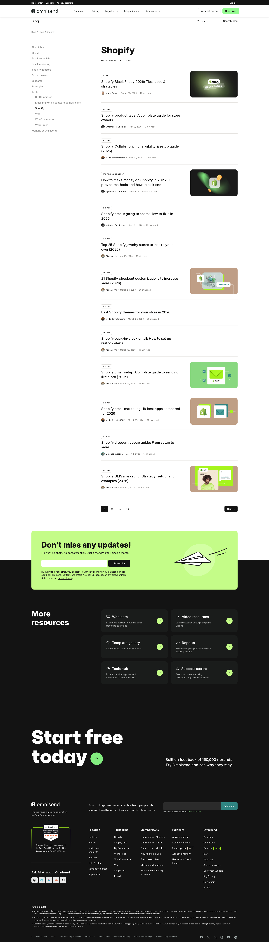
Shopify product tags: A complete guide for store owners (140, 117)
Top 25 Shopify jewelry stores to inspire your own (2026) (137, 247)
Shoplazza (119, 870)
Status (53, 936)
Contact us (209, 842)
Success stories (181, 662)
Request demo (209, 11)
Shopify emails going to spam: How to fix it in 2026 (137, 216)
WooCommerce (44, 119)
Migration (110, 11)
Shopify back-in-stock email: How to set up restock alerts (136, 340)
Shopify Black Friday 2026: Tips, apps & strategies (133, 84)
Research (36, 80)
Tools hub (107, 662)
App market (94, 874)
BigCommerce (43, 97)
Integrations (130, 11)
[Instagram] (222, 937)
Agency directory (181, 853)
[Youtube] (228, 937)
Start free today (77, 746)
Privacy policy (104, 936)
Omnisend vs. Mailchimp (153, 848)
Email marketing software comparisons (58, 102)
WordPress (41, 125)
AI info (206, 887)
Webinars (107, 611)
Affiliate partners (180, 837)
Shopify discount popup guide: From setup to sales (137, 444)
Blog (35, 21)
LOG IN (191, 848)
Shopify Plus (120, 842)
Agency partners (65, 3)
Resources (151, 11)
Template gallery (111, 637)
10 (128, 509)
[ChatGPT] (34, 880)
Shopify (39, 108)
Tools (41, 32)
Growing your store (113, 174)
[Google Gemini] (49, 880)
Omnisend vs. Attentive (153, 837)
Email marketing (40, 64)
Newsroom (209, 881)
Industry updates (41, 69)
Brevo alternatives (150, 859)
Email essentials (40, 58)
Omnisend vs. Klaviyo (152, 842)
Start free (230, 11)
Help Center (94, 863)
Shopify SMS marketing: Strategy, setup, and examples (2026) (138, 478)
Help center (37, 3)
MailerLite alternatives (152, 864)
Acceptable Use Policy (121, 936)
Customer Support (213, 870)
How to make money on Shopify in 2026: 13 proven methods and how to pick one (136, 182)
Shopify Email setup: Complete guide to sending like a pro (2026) (140, 374)
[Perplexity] (42, 880)
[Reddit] (236, 937)
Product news (39, 75)
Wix (37, 113)
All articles (37, 47)
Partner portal (179, 848)
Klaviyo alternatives (151, 853)
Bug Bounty (209, 876)
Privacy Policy (65, 578)
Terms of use (90, 936)
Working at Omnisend (44, 130)
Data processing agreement (70, 936)
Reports (176, 637)
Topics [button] (201, 21)
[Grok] (63, 880)
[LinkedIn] (215, 937)
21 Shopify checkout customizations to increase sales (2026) (139, 280)
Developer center (97, 868)
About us (208, 837)
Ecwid (117, 876)
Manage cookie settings (143, 936)
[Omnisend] (47, 11)
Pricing (95, 11)
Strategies (37, 86)
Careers (211, 848)
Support (50, 3)
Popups (106, 436)
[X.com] (208, 937)
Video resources (181, 611)
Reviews (92, 857)
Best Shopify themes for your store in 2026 (135, 312)
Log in (233, 3)
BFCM (35, 52)
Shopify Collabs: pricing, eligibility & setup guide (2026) (140, 148)
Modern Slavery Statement (166, 936)
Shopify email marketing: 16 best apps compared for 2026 (140, 411)
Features (78, 11)
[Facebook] (201, 937)
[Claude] (56, 880)
